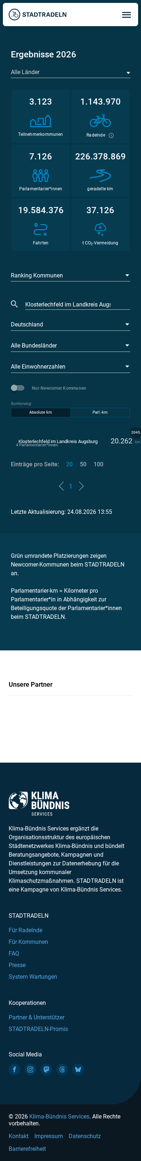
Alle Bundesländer (34, 345)
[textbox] (70, 72)
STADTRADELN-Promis (38, 1029)
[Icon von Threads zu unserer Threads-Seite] (62, 1069)
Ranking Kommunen (37, 275)
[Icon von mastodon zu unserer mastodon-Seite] (46, 1069)
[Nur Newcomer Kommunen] (18, 387)
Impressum (48, 1136)
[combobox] (70, 72)
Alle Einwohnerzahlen (38, 366)
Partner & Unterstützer (36, 1017)
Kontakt (19, 1136)
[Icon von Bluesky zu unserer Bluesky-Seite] (78, 1069)
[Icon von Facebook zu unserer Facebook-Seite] (14, 1069)
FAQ (14, 953)
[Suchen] (14, 304)
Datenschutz (85, 1136)
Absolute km (40, 412)
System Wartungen (33, 976)
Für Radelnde (25, 930)
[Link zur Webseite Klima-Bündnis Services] (39, 804)
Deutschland (27, 324)
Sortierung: (21, 403)
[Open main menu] (126, 14)
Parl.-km (100, 412)
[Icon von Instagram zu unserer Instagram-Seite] (30, 1069)
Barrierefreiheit (27, 1148)
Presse (17, 965)
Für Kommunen (28, 941)
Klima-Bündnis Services (59, 1116)
